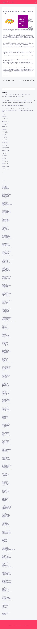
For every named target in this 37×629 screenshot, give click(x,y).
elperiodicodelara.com (5, 187)
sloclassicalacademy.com (6, 368)
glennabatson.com (5, 370)
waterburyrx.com (4, 460)
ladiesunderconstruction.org (6, 251)
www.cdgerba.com (5, 565)
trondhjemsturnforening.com (6, 568)
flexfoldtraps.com (5, 513)
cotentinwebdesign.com (6, 248)
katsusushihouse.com (5, 387)
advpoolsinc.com (4, 461)
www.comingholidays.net (6, 357)
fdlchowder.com (4, 525)
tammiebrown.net (5, 417)
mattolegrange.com (5, 420)
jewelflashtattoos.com (5, 220)
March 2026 (4, 116)
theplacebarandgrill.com (6, 459)
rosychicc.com (4, 343)
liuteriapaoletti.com (5, 436)
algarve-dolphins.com (5, 425)
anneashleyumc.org (5, 517)
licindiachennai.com (5, 189)
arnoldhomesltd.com (5, 269)
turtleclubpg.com (4, 450)
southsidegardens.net (5, 554)
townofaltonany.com (5, 433)
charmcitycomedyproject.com (6, 398)
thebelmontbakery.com (5, 209)
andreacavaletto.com (5, 336)
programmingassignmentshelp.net (7, 204)
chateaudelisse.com (5, 237)
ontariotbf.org (4, 213)
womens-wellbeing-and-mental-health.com (9, 321)
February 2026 (4, 118)
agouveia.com (4, 599)
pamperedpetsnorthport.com (6, 293)
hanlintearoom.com (5, 588)
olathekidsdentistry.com (6, 296)
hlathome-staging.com (5, 311)
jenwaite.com (4, 590)
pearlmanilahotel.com (5, 226)
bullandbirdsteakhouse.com (6, 527)
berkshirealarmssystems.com (6, 285)
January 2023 (4, 163)
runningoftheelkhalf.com (6, 508)
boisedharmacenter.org (5, 338)
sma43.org (3, 531)
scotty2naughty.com (5, 395)
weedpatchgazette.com (6, 289)
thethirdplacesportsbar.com (6, 557)
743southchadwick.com (5, 264)
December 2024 (4, 132)
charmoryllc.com (4, 359)
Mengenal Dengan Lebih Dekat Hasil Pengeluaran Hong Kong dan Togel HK (14, 102)
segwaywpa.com (4, 482)
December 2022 (4, 164)
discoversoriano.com (5, 354)
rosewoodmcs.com (5, 546)
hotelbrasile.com (4, 242)
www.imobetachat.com (5, 493)
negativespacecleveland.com (6, 435)
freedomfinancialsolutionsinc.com (7, 511)
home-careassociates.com (6, 335)
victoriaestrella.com (5, 452)
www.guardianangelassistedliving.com (8, 567)
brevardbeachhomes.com (6, 262)
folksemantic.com (5, 281)
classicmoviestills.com (5, 352)
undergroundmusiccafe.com (6, 612)
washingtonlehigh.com (5, 538)
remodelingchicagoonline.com (6, 532)
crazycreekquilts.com (5, 376)
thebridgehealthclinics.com (6, 484)
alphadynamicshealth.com (6, 585)
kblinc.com (3, 291)
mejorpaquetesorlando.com (6, 299)
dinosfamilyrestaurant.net (6, 254)
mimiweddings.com (5, 608)
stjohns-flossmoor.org (5, 441)
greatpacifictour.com (5, 451)
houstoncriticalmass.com (6, 361)
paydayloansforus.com (5, 207)
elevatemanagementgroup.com (7, 591)
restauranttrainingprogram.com (7, 317)
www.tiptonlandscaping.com (6, 534)
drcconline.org (4, 458)
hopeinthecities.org (5, 346)
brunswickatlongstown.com (6, 410)
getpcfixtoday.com (5, 221)
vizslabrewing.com (5, 286)
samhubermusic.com (5, 613)
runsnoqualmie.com (5, 522)
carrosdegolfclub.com (5, 258)
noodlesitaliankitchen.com (6, 217)
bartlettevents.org (5, 244)
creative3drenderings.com (6, 489)
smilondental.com (5, 304)
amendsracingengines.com (6, 514)
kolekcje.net (4, 326)
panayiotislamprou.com (5, 235)
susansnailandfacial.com (6, 502)
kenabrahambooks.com (5, 379)
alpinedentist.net (4, 231)
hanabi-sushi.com (4, 540)
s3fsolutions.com (5, 261)
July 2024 (3, 134)
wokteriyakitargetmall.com (6, 312)
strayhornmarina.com (5, 371)
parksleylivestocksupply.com (6, 337)
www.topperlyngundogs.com (6, 507)
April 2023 (3, 158)
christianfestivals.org (5, 423)
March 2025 (4, 129)
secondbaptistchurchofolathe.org (7, 600)
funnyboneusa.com (5, 442)
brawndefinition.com (5, 374)
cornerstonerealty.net (5, 548)
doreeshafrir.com (4, 396)
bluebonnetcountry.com (6, 223)
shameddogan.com (5, 486)
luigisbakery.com (4, 539)
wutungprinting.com (5, 428)
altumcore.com (4, 475)
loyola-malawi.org (5, 342)
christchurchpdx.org (5, 378)
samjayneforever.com (5, 576)
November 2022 (4, 166)
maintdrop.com (4, 227)
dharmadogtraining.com (5, 604)
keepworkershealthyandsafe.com (7, 215)
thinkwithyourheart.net (5, 275)
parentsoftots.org (5, 488)
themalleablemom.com (5, 407)
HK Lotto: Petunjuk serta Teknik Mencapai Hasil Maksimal (11, 105)
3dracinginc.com (4, 360)
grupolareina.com (4, 246)
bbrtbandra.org (4, 222)
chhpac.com (4, 603)
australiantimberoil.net (5, 253)
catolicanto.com (4, 327)
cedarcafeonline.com (5, 195)
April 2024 (3, 139)
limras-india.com (4, 186)
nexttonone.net (4, 499)
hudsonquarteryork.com (5, 563)
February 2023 (4, 161)
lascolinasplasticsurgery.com (6, 529)
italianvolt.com (4, 284)
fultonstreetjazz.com (5, 243)
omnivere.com (4, 198)
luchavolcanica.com (5, 447)
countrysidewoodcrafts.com (6, 211)
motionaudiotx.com (5, 605)
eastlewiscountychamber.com (6, 366)
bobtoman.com (4, 228)
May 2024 (3, 137)
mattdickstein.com (5, 494)
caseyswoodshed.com (5, 466)
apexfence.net (4, 614)
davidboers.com (4, 492)
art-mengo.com (4, 415)
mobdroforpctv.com (5, 349)
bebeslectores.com (5, 252)
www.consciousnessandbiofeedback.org (8, 549)
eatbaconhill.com (4, 203)
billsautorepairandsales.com (6, 572)
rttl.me (3, 606)
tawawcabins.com (5, 280)
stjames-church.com (5, 394)
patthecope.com (4, 470)
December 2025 (4, 121)
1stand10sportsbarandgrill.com (7, 300)
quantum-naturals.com (5, 573)
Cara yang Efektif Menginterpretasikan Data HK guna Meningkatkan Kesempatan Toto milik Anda (17, 110)
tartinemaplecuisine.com (6, 411)
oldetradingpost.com (5, 250)
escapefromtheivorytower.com (7, 263)
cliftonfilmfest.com (5, 271)
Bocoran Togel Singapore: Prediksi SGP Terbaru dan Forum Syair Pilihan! (13, 94)
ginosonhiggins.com (5, 427)
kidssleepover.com (5, 205)
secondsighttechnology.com (6, 308)
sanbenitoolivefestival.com (6, 351)
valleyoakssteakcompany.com (7, 465)
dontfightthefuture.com (6, 268)
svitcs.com (3, 472)
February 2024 (4, 142)
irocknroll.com (4, 277)
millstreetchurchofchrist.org (6, 582)
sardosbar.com (4, 283)
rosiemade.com (4, 294)
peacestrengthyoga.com (6, 510)
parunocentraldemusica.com (6, 566)
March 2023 (4, 160)
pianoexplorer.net (5, 552)
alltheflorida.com (4, 579)
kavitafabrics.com (5, 445)
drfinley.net (3, 593)
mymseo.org (4, 601)
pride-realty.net (4, 584)
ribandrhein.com (4, 325)
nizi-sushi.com (4, 414)
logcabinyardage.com (5, 491)
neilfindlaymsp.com (5, 456)
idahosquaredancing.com (6, 279)
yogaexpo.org (4, 334)
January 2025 (4, 131)
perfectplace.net (4, 330)
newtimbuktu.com (5, 201)
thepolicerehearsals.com (6, 363)
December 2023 (4, 145)
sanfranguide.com (5, 358)
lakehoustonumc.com (5, 497)
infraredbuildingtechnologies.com (7, 255)
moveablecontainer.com (6, 245)
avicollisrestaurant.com (5, 457)
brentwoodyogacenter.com (6, 533)
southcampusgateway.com (6, 236)
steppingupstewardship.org (6, 535)
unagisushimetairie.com (5, 219)
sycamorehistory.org (5, 547)
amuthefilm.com (4, 382)
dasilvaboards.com (5, 369)
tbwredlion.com (4, 571)
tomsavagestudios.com (5, 320)
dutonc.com (4, 418)
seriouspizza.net (4, 473)
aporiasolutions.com (5, 481)
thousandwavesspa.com (6, 453)
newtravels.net (4, 206)
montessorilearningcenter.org (6, 574)
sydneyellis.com (4, 314)
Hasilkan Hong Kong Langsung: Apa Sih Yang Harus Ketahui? (11, 103)
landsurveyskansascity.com (6, 518)
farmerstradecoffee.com (6, 490)
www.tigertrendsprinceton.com (7, 505)
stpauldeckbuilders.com (5, 519)
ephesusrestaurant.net (5, 558)
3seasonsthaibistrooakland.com (7, 332)
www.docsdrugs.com (5, 523)
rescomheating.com (5, 607)
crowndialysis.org (4, 316)
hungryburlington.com (7, 2)
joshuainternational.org (5, 501)
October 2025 (4, 124)
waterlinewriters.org (5, 485)
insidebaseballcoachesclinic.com (7, 580)
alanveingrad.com (5, 426)
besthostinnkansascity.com (6, 609)
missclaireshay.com (5, 185)
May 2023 (3, 156)
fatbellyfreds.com (5, 560)
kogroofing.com (4, 230)
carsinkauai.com (4, 581)
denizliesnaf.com (4, 468)
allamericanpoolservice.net (6, 318)
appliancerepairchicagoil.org (6, 212)
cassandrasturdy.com (5, 350)
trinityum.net (4, 555)
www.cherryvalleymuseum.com (7, 247)
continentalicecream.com (6, 375)
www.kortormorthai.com (6, 515)
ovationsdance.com (5, 324)
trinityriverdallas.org (5, 329)
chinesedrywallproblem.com (6, 439)
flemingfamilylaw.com (5, 595)
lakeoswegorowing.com (5, 597)
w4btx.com (4, 301)
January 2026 (4, 119)
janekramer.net (4, 412)
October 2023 (4, 148)
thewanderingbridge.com (6, 406)
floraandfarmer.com (5, 260)
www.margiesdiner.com (5, 524)
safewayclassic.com (5, 210)
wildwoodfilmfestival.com (6, 239)
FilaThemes (26, 625)
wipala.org (3, 341)
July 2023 (3, 153)
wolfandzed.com (4, 541)
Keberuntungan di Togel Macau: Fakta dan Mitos (9, 96)
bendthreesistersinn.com (6, 440)
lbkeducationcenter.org (5, 328)
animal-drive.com (4, 476)
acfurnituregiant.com (5, 196)
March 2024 (4, 140)
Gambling (7, 75)
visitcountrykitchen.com (6, 424)
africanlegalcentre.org (5, 386)
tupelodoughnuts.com (5, 295)
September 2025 (4, 126)
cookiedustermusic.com (5, 443)
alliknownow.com (5, 365)
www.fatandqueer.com (5, 516)
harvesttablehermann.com (6, 256)
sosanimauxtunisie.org (5, 229)
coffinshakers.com (5, 402)
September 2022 (4, 169)
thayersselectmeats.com (6, 480)
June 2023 (3, 155)
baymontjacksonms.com (6, 432)
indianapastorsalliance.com (6, 464)
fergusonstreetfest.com (6, 575)
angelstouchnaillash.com (6, 302)
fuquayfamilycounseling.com (6, 598)
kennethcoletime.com (5, 408)
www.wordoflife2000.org (6, 278)
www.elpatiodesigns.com (6, 562)
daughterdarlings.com (5, 190)
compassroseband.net (5, 474)
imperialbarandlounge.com (6, 272)
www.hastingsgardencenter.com (7, 551)
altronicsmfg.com (5, 202)
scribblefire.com (4, 333)
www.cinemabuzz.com (5, 543)
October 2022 (4, 168)
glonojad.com (4, 392)
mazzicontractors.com (5, 556)
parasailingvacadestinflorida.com (7, 583)
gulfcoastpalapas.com (5, 483)
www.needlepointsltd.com (6, 526)
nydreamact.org (4, 218)
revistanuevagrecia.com (5, 393)
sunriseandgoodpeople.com (6, 437)
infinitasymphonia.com (5, 385)
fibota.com (3, 564)
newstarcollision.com (5, 305)
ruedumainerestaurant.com (6, 390)
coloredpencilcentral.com (6, 270)
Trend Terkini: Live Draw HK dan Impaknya (8, 107)
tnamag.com (4, 477)
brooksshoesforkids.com (6, 478)
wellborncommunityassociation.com (8, 238)
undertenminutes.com (5, 197)
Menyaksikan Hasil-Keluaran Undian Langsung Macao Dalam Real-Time (13, 108)
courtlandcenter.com (5, 455)
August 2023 (4, 152)
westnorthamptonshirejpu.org (7, 240)
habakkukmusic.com (5, 498)
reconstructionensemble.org (6, 444)
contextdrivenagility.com (6, 400)
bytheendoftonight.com (6, 345)
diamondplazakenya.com (6, 570)
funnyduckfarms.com (5, 589)
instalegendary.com (5, 214)
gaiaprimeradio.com (5, 416)
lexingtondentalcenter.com (6, 313)
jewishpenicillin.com (5, 319)
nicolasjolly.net (4, 384)
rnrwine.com (4, 596)
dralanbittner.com (5, 287)
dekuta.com (4, 542)
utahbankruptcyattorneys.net (6, 276)
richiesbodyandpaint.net (5, 188)
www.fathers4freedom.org (6, 506)
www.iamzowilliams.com (6, 550)
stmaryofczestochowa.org (6, 403)
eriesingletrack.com (5, 292)
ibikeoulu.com (4, 401)
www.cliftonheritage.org (6, 530)
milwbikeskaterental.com (6, 431)
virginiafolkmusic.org (5, 322)
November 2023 (4, 147)
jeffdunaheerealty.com (5, 509)
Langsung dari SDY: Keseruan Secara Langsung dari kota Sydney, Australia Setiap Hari (15, 100)
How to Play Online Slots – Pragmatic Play (27, 80)
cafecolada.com (4, 353)
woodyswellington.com (5, 559)
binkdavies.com (4, 377)
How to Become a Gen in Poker (8, 80)
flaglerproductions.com (5, 373)
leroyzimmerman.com (5, 592)
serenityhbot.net (4, 500)
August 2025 (4, 127)
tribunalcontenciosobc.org (6, 367)
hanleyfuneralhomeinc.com (6, 297)
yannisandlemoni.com (5, 288)
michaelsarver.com (5, 309)
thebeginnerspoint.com (5, 355)
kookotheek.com (4, 234)
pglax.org (3, 434)
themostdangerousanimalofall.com (7, 362)
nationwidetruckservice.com (6, 449)
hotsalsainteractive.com (6, 193)
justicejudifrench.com (5, 404)
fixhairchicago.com (5, 467)
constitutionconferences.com (6, 469)
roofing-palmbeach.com (6, 267)
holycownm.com (4, 448)
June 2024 (3, 135)
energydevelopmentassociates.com (7, 259)
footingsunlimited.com (5, 521)
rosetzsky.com (4, 391)
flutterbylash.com (5, 587)
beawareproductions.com (6, 399)
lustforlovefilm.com (5, 383)
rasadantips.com (4, 199)
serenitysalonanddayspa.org (6, 194)
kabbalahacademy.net (5, 303)
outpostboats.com (5, 344)
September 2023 (4, 150)
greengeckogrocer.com (5, 310)
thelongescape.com (5, 419)
